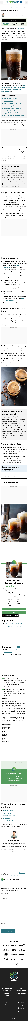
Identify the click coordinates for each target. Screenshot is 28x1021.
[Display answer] (25, 476)
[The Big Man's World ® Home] (14, 2)
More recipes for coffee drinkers (14, 115)
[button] (3, 24)
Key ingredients (8, 101)
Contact (7, 1004)
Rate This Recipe (8, 608)
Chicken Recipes (21, 993)
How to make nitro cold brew (12, 103)
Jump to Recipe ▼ (14, 20)
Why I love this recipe (10, 98)
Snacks (21, 988)
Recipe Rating (4, 893)
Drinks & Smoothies (17, 7)
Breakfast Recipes (8, 7)
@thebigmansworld (12, 778)
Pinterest (22, 1011)
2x (21, 647)
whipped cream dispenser (13, 626)
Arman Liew (9, 15)
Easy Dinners (7, 990)
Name (3, 917)
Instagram (22, 1002)
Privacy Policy (14, 1018)
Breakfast (7, 993)
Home (2, 7)
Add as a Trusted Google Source (11, 615)
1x (18, 647)
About (7, 1002)
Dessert (7, 995)
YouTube (22, 1005)
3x (24, 647)
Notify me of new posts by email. (9, 885)
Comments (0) (6, 23)
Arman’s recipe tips (10, 106)
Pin (20, 608)
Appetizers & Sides (7, 988)
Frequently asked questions (12, 108)
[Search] (26, 2)
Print (14, 612)
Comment (4, 898)
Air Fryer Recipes (21, 990)
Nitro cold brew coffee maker (14, 623)
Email (3, 923)
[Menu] (1, 2)
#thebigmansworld (14, 780)
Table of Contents (8, 96)
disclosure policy (21, 28)
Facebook (22, 1008)
